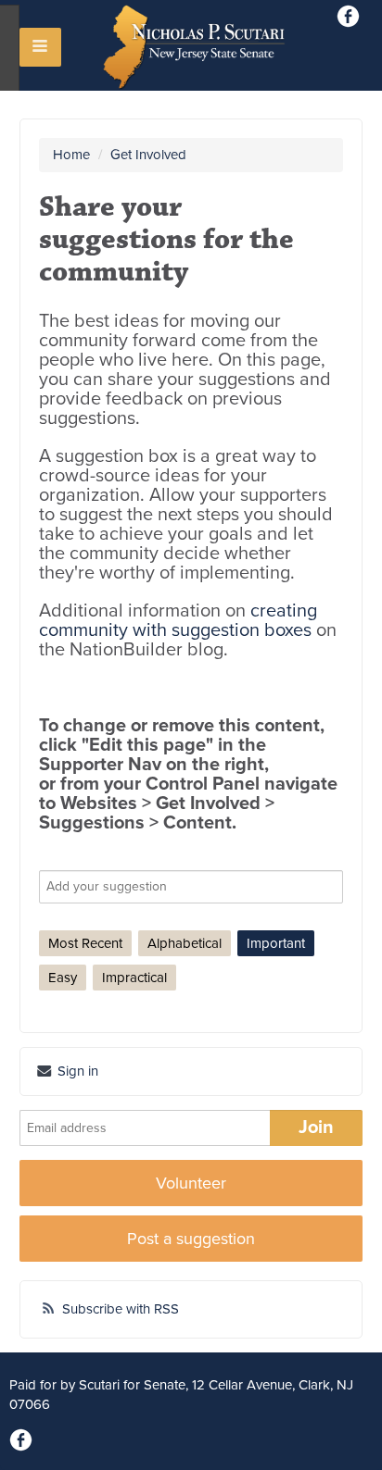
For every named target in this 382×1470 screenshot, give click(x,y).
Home (71, 154)
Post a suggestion (191, 1238)
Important (276, 943)
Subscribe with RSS (120, 1309)
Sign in (76, 1071)
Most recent (85, 943)
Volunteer (191, 1183)
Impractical (134, 977)
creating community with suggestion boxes (178, 621)
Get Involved (148, 154)
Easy (62, 977)
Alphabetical (184, 943)
